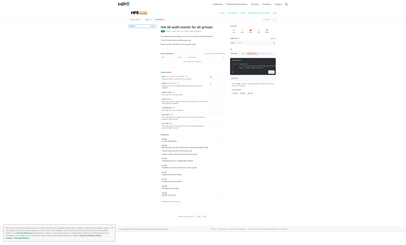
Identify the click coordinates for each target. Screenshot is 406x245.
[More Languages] (274, 31)
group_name (166, 92)
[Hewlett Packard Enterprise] (123, 4)
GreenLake (218, 4)
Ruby (250, 32)
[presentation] (261, 66)
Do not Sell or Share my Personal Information (263, 229)
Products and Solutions (236, 4)
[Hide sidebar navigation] (156, 124)
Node (242, 32)
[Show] (274, 43)
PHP (258, 32)
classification (167, 108)
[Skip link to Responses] (159, 134)
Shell (233, 32)
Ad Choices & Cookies (237, 229)
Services (255, 4)
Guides (222, 13)
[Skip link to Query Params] (159, 72)
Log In (275, 13)
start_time (165, 114)
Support (278, 4)
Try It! (271, 72)
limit (163, 76)
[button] (112, 228)
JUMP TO (142, 26)
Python (267, 32)
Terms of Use (223, 229)
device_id (165, 99)
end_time (165, 123)
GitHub (242, 13)
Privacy (213, 229)
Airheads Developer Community (259, 13)
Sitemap (285, 229)
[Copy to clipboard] (203, 31)
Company (266, 4)
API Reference (233, 13)
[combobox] (216, 77)
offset (164, 83)
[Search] (286, 4)
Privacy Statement (24, 233)
